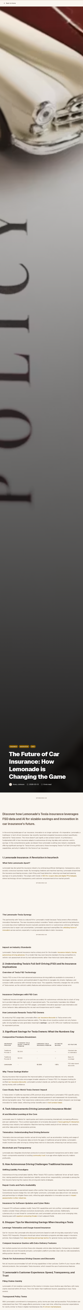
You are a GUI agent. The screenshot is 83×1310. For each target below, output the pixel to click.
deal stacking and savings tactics (36, 1238)
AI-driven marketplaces (52, 1307)
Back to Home (11, 3)
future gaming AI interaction (68, 1122)
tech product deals (55, 1103)
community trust (39, 1155)
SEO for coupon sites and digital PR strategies (59, 876)
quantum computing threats (26, 1216)
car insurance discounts (46, 1018)
